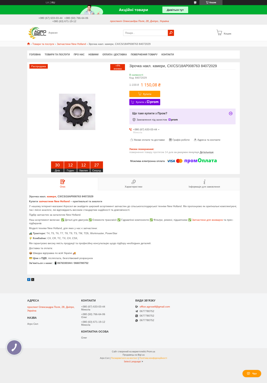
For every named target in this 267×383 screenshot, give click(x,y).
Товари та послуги (43, 43)
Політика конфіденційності (153, 358)
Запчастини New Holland (71, 43)
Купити (147, 94)
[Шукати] (171, 33)
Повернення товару (144, 54)
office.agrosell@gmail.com (155, 306)
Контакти (167, 54)
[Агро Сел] (36, 32)
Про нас (79, 54)
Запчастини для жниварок (207, 219)
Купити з (141, 102)
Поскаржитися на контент (124, 358)
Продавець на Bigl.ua (134, 355)
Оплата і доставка (114, 54)
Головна (35, 54)
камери (51, 196)
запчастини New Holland (54, 201)
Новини (93, 54)
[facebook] (28, 280)
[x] (32, 280)
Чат (254, 373)
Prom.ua (151, 351)
